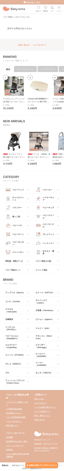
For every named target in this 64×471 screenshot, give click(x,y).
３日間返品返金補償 (14, 409)
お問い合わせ (23, 45)
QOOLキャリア (35, 468)
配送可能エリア (12, 425)
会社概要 (9, 437)
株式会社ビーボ (18, 465)
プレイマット (48, 234)
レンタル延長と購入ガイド (45, 407)
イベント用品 (41, 270)
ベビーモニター (18, 243)
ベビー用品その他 (43, 261)
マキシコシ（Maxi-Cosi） (44, 337)
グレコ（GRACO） (13, 364)
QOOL (24, 468)
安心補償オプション (14, 413)
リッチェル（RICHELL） (11, 328)
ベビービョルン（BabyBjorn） (12, 337)
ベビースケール (48, 216)
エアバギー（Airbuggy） (42, 346)
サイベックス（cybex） (41, 301)
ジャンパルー (18, 252)
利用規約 (9, 450)
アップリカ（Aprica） (15, 292)
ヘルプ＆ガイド (39, 45)
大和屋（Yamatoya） (45, 310)
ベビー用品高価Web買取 (16, 417)
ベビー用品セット (13, 270)
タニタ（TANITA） (44, 372)
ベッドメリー (48, 243)
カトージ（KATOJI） (45, 292)
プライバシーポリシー (15, 445)
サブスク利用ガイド (42, 411)
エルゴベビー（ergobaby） (11, 346)
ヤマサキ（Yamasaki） (11, 310)
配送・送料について (42, 415)
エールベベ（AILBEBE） (41, 354)
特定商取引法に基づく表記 (16, 441)
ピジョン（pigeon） (45, 319)
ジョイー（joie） (43, 328)
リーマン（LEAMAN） (42, 363)
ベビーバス (17, 225)
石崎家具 (9, 319)
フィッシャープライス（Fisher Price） (15, 381)
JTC (7, 372)
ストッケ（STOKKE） (15, 355)
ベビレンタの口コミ (14, 421)
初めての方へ (39, 399)
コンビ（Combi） (13, 301)
